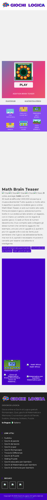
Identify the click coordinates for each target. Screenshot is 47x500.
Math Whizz (35, 367)
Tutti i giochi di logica (22, 251)
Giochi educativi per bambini (17, 462)
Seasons (10, 129)
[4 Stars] (29, 193)
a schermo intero (33, 101)
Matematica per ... (12, 370)
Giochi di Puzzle (11, 456)
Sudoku (8, 438)
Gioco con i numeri (23, 128)
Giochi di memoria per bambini (19, 468)
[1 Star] (5, 193)
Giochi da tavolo (11, 444)
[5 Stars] (38, 193)
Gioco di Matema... (12, 380)
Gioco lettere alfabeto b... (36, 127)
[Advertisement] (23, 36)
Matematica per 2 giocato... (37, 115)
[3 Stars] (21, 193)
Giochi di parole (11, 441)
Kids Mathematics (10, 116)
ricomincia (10, 101)
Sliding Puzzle (10, 459)
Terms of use (29, 497)
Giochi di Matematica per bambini (16, 248)
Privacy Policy (19, 497)
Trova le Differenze (13, 453)
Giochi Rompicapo (13, 450)
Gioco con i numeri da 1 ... (23, 115)
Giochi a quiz (10, 447)
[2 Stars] (13, 193)
